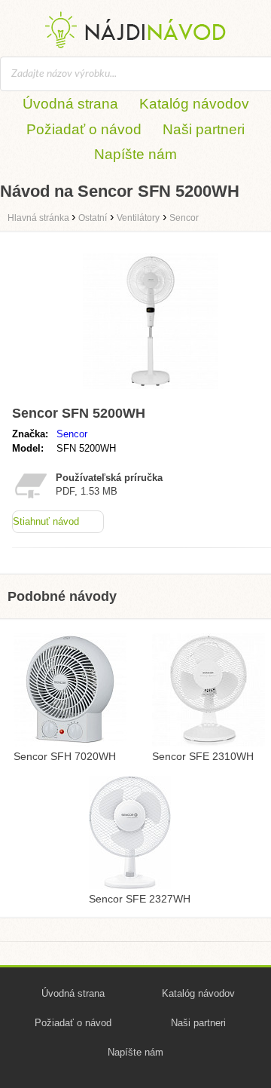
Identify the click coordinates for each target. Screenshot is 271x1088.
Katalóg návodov (194, 104)
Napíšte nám (135, 154)
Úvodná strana (70, 104)
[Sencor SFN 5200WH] (150, 392)
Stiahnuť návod (46, 521)
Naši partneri (204, 129)
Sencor (71, 434)
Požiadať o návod (84, 129)
